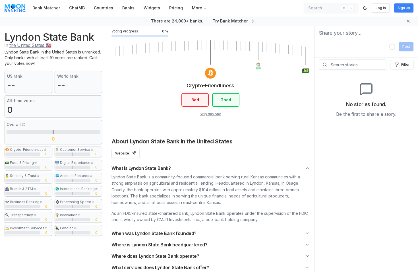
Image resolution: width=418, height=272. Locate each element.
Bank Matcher (46, 7)
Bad (195, 99)
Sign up (404, 8)
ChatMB (77, 7)
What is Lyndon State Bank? (141, 168)
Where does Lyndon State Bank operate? (155, 256)
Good (225, 99)
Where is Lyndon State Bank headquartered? (159, 245)
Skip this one (210, 114)
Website (122, 153)
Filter (405, 64)
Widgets (152, 7)
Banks (128, 7)
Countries (103, 7)
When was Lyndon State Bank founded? (153, 233)
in (28, 45)
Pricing (176, 7)
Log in (381, 8)
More (197, 7)
